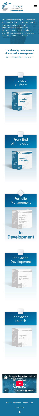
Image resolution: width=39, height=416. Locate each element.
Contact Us (19, 407)
